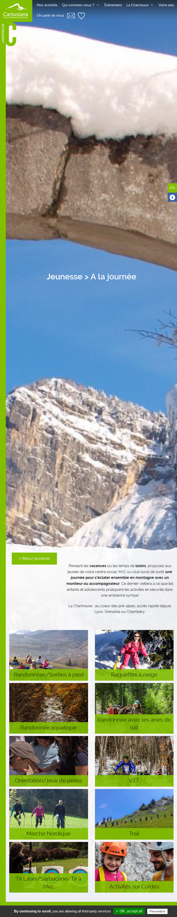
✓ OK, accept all (129, 911)
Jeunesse (65, 276)
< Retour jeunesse (34, 558)
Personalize (157, 911)
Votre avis (166, 5)
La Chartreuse (137, 5)
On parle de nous (50, 15)
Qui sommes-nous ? (78, 5)
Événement (113, 5)
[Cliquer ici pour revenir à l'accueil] (16, 11)
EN (172, 188)
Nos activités (47, 5)
